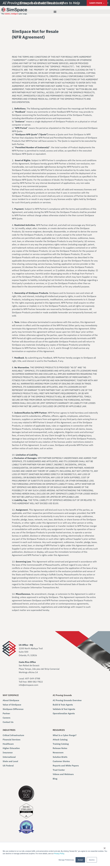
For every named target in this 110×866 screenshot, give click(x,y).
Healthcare (8, 743)
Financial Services (11, 739)
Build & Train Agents (63, 704)
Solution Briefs (60, 757)
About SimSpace (11, 700)
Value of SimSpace (12, 704)
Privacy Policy (59, 853)
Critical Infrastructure (13, 735)
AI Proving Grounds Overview (67, 700)
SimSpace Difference (13, 709)
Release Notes (60, 748)
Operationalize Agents (64, 713)
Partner (6, 713)
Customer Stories (61, 761)
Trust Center (59, 770)
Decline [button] (92, 860)
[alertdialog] (55, 3)
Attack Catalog (60, 739)
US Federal (8, 765)
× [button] (104, 847)
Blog (55, 778)
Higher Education (11, 748)
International (9, 757)
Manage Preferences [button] (66, 860)
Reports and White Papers (66, 765)
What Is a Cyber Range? (64, 735)
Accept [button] (80, 860)
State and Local (10, 761)
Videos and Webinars (63, 774)
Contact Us (8, 722)
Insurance (8, 752)
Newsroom (58, 752)
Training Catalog (61, 743)
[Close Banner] (107, 3)
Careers (6, 717)
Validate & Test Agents (64, 709)
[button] (55, 11)
